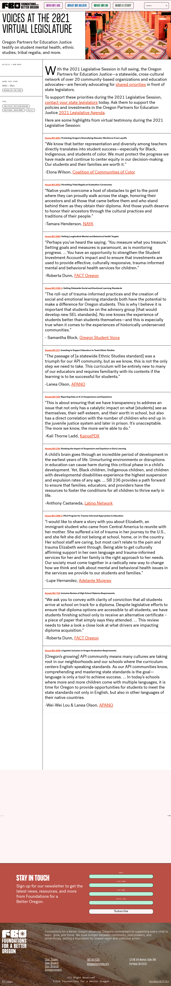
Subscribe (121, 911)
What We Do (101, 5)
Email (12, 85)
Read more (19, 856)
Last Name (121, 890)
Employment (53, 969)
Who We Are (53, 5)
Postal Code (121, 899)
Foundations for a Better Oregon (20, 6)
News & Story (123, 5)
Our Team (51, 959)
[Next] (169, 816)
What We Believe (77, 5)
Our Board (52, 962)
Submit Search (166, 5)
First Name (121, 881)
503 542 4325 (93, 960)
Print (4, 85)
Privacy (7, 981)
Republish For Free (12, 90)
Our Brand (52, 966)
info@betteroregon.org (98, 964)
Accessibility (159, 981)
